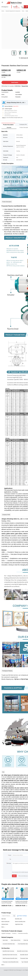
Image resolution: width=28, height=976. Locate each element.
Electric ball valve (5, 921)
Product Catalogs (22, 915)
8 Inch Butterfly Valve (23, 944)
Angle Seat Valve (19, 924)
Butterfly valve (18, 919)
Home (2, 11)
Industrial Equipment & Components (13, 11)
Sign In (3, 117)
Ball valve (3, 919)
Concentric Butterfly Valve (9, 944)
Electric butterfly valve (20, 921)
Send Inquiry (14, 82)
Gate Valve (5, 940)
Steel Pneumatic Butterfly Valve (10, 958)
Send (14, 876)
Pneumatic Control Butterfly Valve (10, 962)
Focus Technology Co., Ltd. (18, 970)
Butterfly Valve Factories (8, 951)
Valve (23, 11)
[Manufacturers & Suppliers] (14, 2)
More (2, 964)
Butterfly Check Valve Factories (10, 954)
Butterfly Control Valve (22, 951)
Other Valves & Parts (15, 940)
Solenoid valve (4, 924)
